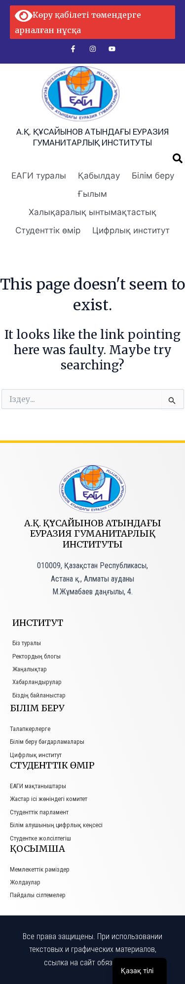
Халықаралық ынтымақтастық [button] (92, 212)
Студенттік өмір (47, 230)
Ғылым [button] (92, 194)
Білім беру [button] (153, 176)
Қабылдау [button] (99, 176)
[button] (178, 158)
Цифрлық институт (131, 230)
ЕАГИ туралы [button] (38, 176)
